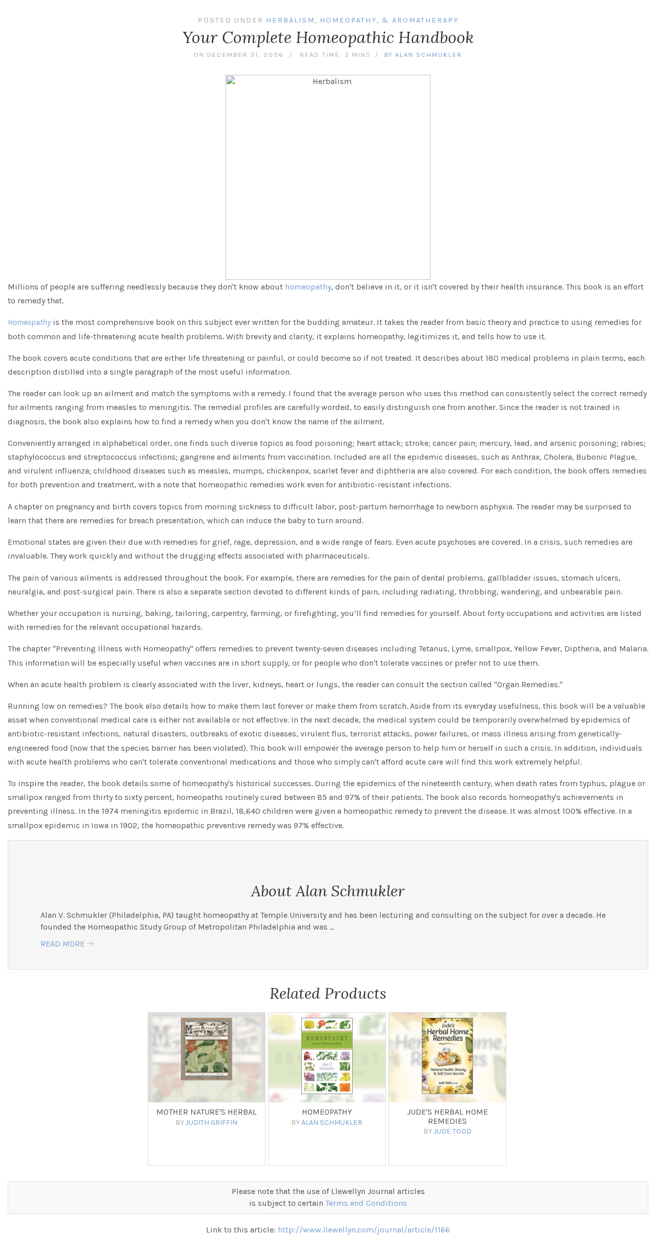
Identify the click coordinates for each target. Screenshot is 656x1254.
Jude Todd (452, 1131)
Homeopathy (29, 322)
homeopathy (308, 287)
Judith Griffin (211, 1122)
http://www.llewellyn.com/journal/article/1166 (364, 1230)
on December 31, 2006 (239, 54)
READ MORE (62, 944)
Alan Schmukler (428, 54)
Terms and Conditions (366, 1203)
